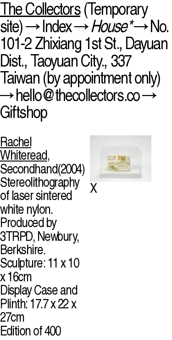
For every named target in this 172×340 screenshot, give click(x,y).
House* (110, 26)
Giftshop (23, 111)
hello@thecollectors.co (77, 94)
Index (57, 26)
